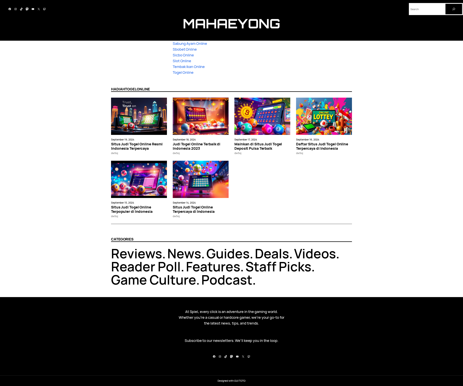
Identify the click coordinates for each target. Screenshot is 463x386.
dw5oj (114, 153)
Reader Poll (146, 266)
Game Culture (153, 279)
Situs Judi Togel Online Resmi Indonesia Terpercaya (137, 146)
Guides (228, 253)
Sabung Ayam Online (190, 43)
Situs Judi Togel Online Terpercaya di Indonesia (194, 209)
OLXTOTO (239, 380)
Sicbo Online (183, 55)
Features (213, 266)
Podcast (226, 279)
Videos (315, 253)
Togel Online (183, 72)
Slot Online (182, 60)
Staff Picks (278, 266)
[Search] (453, 9)
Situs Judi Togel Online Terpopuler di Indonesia (132, 209)
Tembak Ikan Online (189, 66)
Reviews (136, 253)
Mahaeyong (231, 23)
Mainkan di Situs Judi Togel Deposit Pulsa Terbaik (258, 146)
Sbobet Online (185, 49)
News (184, 253)
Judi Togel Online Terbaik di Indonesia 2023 (196, 146)
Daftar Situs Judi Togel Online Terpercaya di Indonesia (322, 146)
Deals (272, 253)
